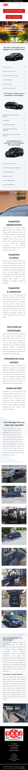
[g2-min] (14, 586)
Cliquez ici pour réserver (14, 11)
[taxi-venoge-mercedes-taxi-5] (14, 606)
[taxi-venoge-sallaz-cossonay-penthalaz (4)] (14, 565)
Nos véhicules (14, 755)
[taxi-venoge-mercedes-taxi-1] (14, 482)
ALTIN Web (22, 768)
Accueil (14, 754)
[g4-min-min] (14, 627)
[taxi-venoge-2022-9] (14, 544)
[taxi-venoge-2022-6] (14, 524)
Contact (14, 760)
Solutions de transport (14, 759)
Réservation (14, 757)
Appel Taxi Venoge (14, 17)
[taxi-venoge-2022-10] (14, 503)
